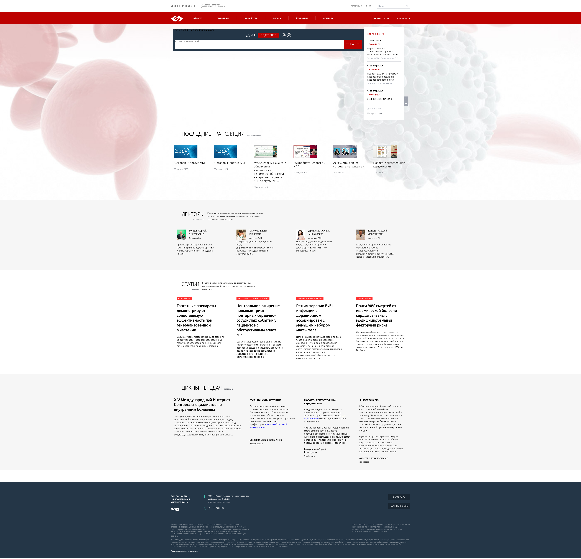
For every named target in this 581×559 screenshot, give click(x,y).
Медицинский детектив (379, 99)
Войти (369, 6)
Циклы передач (251, 18)
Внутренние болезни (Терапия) (253, 298)
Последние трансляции (221, 134)
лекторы (193, 215)
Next (406, 103)
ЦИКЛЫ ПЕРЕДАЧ (207, 387)
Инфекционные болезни (310, 298)
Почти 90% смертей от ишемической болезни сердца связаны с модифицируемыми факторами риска (376, 315)
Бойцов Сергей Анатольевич (198, 232)
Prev (406, 98)
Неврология (184, 298)
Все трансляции (374, 113)
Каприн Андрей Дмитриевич (377, 232)
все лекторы (198, 219)
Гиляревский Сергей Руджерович (315, 451)
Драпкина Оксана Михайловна (319, 232)
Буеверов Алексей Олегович (373, 457)
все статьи (194, 289)
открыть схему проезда (219, 502)
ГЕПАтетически (369, 400)
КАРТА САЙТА (399, 497)
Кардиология (364, 298)
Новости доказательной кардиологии (320, 401)
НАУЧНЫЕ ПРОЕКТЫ (399, 506)
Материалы (328, 18)
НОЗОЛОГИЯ (402, 18)
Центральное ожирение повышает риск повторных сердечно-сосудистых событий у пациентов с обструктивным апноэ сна (258, 320)
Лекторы (277, 18)
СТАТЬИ (190, 285)
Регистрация (356, 6)
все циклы (228, 388)
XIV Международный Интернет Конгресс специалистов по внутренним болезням (202, 405)
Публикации (302, 18)
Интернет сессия (381, 18)
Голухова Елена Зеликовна (258, 232)
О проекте (198, 18)
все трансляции (254, 135)
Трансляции (223, 18)
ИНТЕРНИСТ (184, 6)
